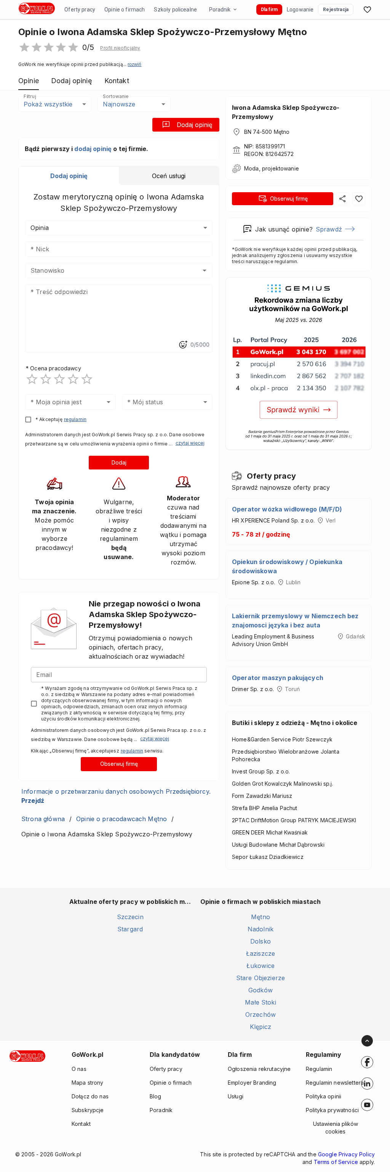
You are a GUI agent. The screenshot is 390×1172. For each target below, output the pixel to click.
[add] (367, 1062)
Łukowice (260, 965)
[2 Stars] (46, 379)
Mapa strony (88, 1082)
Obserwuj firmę (119, 763)
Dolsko (260, 941)
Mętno (260, 917)
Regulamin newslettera (335, 1082)
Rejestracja (335, 9)
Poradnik (219, 9)
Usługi (235, 1096)
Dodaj (119, 462)
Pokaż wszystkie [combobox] (48, 104)
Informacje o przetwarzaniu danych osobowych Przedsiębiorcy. (116, 796)
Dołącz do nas (90, 1096)
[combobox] (107, 270)
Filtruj (30, 96)
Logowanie (300, 9)
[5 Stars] (87, 379)
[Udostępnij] (342, 198)
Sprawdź (329, 229)
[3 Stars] (59, 379)
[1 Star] (32, 379)
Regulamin (319, 1069)
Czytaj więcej (190, 443)
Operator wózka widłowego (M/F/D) (287, 509)
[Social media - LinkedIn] (367, 1083)
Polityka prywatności (332, 1110)
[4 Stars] (73, 379)
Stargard (130, 929)
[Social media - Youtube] (367, 1105)
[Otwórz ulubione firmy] (367, 9)
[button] (120, 48)
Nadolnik (260, 929)
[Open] (204, 270)
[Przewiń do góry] (367, 1040)
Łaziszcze (260, 953)
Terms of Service (336, 1162)
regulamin (75, 419)
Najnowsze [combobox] (119, 104)
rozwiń (134, 64)
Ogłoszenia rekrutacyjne (259, 1069)
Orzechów (260, 1014)
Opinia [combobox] (39, 228)
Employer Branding (252, 1082)
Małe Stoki (260, 1002)
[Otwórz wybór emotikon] (182, 344)
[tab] (69, 176)
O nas (79, 1069)
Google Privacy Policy (346, 1154)
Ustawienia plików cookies (335, 1128)
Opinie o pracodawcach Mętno (121, 819)
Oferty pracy (79, 9)
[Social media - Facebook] (367, 1062)
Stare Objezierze (260, 978)
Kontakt (81, 1124)
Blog (155, 1096)
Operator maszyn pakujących (277, 678)
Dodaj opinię (194, 125)
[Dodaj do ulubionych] (358, 198)
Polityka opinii (323, 1096)
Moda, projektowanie (271, 168)
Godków (260, 990)
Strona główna (43, 819)
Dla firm (269, 9)
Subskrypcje (88, 1110)
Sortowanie (115, 96)
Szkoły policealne (175, 9)
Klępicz (260, 1027)
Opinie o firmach (124, 9)
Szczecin (130, 917)
